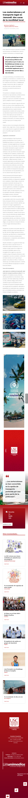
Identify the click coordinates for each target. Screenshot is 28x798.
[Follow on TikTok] (16, 790)
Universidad (12, 561)
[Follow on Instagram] (25, 784)
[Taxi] (14, 311)
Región (6, 644)
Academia (6, 561)
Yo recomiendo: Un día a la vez (13, 697)
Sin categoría (7, 698)
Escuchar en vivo (6, 524)
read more (6, 564)
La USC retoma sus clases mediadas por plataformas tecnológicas (12, 557)
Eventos (6, 616)
